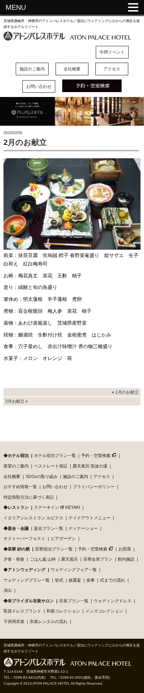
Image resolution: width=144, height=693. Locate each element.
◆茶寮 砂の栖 (16, 549)
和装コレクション (63, 611)
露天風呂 (69, 559)
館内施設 (126, 559)
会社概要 (72, 69)
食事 (90, 580)
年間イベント (112, 52)
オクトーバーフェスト (24, 538)
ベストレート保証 (50, 466)
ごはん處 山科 (43, 559)
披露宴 (75, 580)
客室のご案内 (16, 466)
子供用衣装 (13, 621)
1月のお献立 (127, 392)
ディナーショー (83, 528)
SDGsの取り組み (42, 476)
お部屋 (124, 549)
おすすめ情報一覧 (20, 486)
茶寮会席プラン (98, 559)
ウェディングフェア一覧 (74, 569)
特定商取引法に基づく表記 (28, 497)
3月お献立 (14, 401)
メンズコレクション (104, 611)
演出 (7, 590)
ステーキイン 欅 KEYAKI (57, 507)
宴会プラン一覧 (48, 528)
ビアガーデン (63, 538)
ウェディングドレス (112, 600)
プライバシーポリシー (94, 486)
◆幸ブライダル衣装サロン (28, 600)
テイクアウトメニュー (89, 517)
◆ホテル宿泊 (16, 455)
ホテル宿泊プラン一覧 (55, 455)
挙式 (59, 580)
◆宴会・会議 (16, 528)
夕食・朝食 (13, 559)
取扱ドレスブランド (22, 611)
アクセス (111, 69)
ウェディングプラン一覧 (26, 580)
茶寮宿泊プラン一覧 (54, 549)
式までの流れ (112, 580)
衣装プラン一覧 (73, 600)
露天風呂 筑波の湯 (90, 466)
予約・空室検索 (95, 455)
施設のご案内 (32, 69)
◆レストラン (16, 507)
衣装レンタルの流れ (48, 621)
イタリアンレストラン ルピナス (33, 517)
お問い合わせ (38, 86)
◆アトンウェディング (24, 569)
